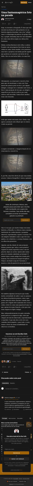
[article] (16, 426)
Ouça (30, 19)
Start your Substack (12, 481)
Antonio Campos (9, 397)
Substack (11, 484)
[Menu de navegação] (2, 2)
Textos (3, 7)
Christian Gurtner (9, 18)
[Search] (30, 418)
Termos (20, 478)
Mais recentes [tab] (12, 418)
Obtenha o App (22, 481)
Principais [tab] (4, 418)
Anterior (6, 372)
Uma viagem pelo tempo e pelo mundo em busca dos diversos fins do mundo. (12, 425)
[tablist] (8, 383)
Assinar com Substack (17, 459)
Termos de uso (25, 352)
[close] (28, 429)
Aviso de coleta (26, 478)
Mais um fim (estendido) (9, 423)
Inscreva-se (24, 2)
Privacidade (15, 478)
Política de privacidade (20, 465)
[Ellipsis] (31, 397)
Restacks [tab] (12, 383)
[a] (29, 424)
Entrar (29, 2)
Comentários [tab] (5, 383)
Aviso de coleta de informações (19, 354)
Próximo (27, 372)
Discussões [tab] (19, 418)
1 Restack (19, 361)
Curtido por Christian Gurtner (12, 399)
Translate (4, 9)
